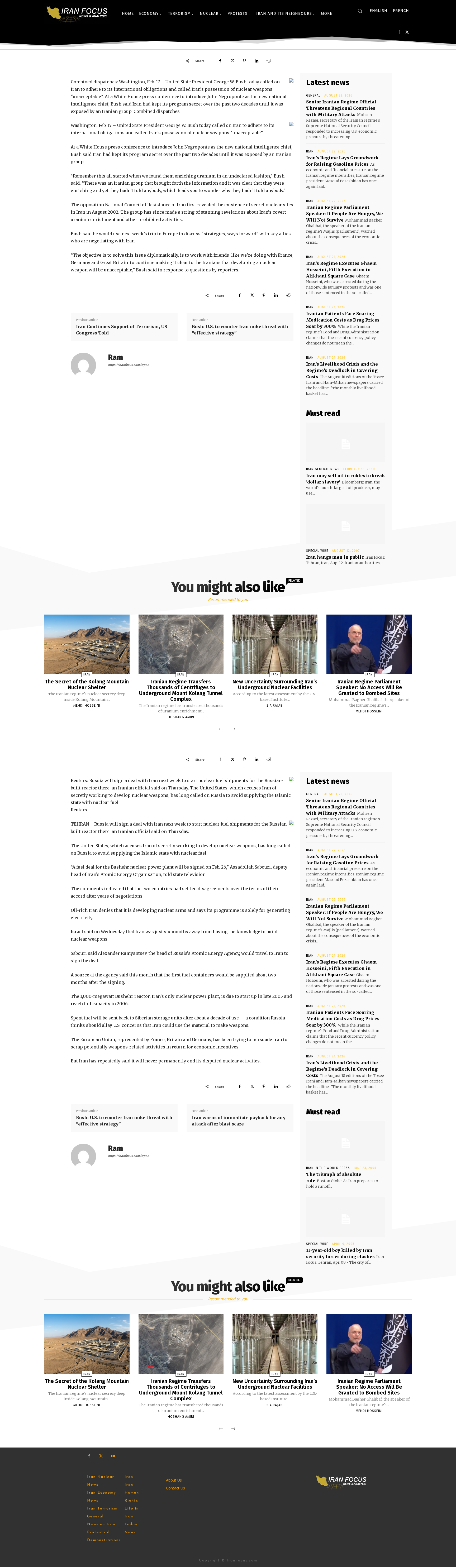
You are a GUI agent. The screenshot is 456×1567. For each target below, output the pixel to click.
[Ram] (86, 365)
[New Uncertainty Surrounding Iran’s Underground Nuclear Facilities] (274, 644)
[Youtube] (112, 1456)
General (313, 95)
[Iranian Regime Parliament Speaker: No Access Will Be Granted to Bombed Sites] (368, 644)
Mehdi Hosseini (86, 705)
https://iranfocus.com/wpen (128, 365)
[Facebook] (399, 32)
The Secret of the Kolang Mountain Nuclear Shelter (87, 684)
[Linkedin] (256, 60)
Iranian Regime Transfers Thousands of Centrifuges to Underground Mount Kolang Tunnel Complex (181, 690)
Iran (310, 151)
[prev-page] (221, 729)
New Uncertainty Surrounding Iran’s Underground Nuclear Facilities (274, 684)
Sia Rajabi (275, 705)
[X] (407, 32)
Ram (115, 357)
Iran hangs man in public (335, 557)
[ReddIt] (268, 60)
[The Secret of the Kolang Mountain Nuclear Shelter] (86, 644)
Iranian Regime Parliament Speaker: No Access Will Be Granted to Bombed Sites (369, 687)
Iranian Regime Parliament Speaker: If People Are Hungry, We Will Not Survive (344, 214)
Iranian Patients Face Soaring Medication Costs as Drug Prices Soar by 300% (342, 320)
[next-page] (233, 729)
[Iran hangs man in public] (345, 524)
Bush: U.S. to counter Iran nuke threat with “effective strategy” (240, 330)
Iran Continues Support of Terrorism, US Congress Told (121, 330)
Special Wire (317, 550)
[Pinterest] (244, 60)
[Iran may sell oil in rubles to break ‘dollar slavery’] (345, 442)
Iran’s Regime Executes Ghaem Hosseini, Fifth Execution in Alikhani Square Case (341, 270)
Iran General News (323, 469)
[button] (360, 11)
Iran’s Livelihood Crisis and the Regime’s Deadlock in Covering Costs (342, 370)
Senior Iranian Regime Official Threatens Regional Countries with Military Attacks (341, 108)
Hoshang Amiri (181, 717)
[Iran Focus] (77, 13)
